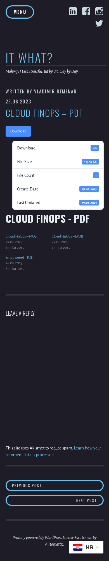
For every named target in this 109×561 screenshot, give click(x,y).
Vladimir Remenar (55, 91)
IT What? (29, 57)
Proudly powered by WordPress (37, 537)
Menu (19, 12)
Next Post (90, 500)
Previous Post (58, 485)
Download (18, 131)
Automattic (54, 544)
